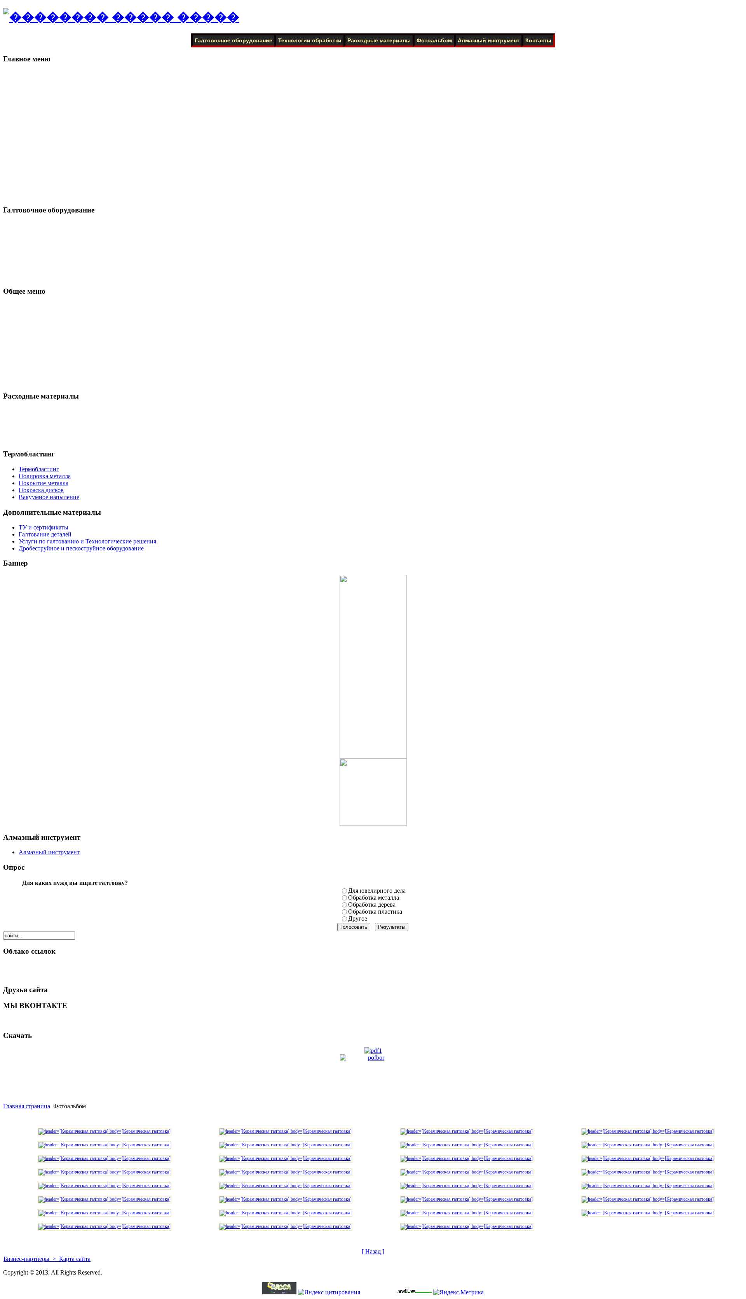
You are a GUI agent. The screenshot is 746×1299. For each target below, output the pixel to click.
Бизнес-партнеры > (30, 1258)
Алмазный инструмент (488, 40)
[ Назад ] (373, 1251)
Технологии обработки (310, 40)
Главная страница (26, 1106)
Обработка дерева (372, 904)
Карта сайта (74, 1258)
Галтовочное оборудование (233, 40)
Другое (357, 918)
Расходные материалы (379, 40)
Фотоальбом (434, 40)
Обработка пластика (375, 911)
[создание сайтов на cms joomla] (279, 1292)
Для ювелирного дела (377, 890)
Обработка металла (373, 897)
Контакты (538, 40)
